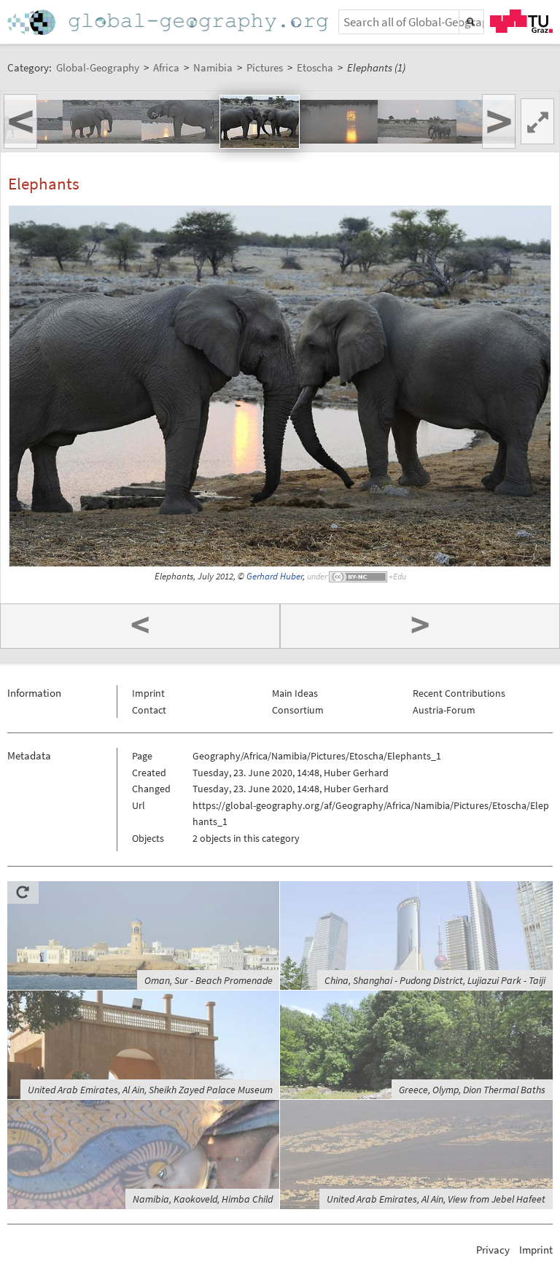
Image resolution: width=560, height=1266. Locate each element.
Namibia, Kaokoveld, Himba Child (203, 1199)
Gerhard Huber (274, 576)
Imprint (148, 693)
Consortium (298, 709)
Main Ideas (295, 693)
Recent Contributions (459, 693)
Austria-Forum (444, 709)
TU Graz (521, 21)
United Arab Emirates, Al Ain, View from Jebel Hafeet (436, 1199)
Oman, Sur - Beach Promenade (208, 980)
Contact (149, 709)
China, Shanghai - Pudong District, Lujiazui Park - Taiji (434, 980)
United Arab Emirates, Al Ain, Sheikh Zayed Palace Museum (150, 1089)
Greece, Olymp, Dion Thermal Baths (472, 1089)
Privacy (493, 1250)
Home (169, 22)
